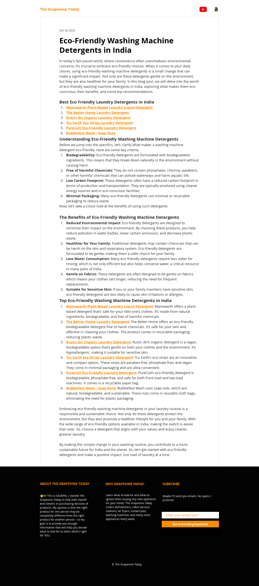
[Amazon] (216, 9)
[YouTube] (203, 9)
